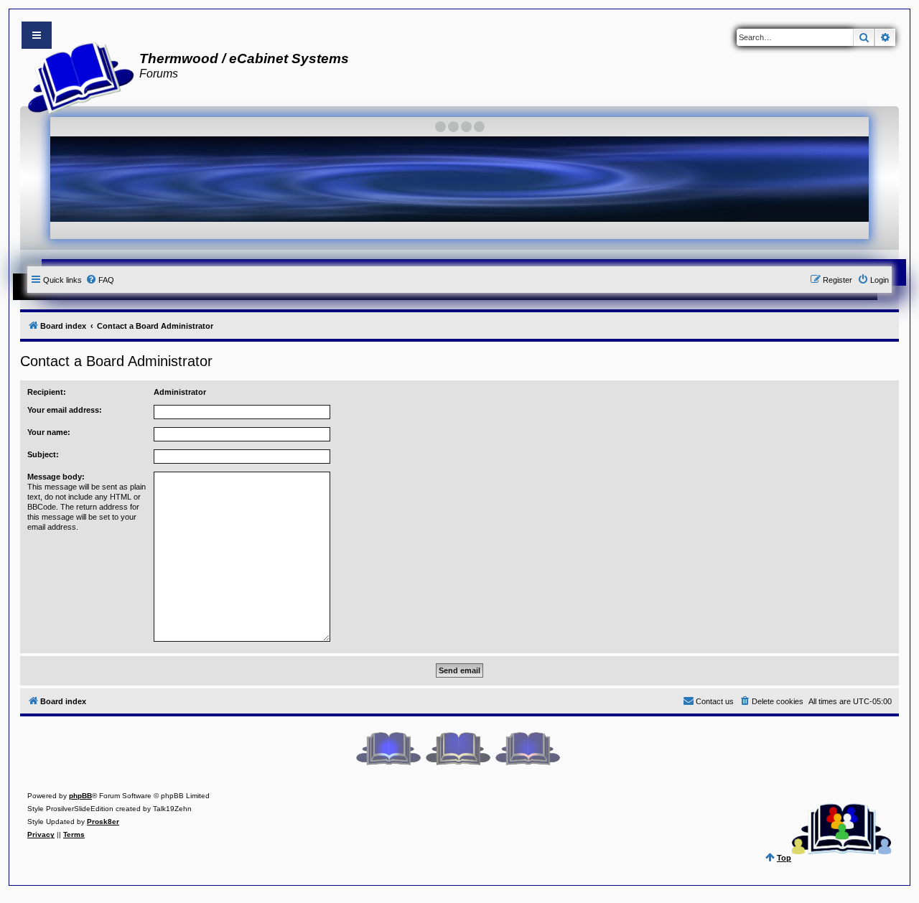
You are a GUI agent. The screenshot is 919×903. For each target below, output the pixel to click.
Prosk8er (103, 821)
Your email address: (64, 410)
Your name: (48, 432)
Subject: (43, 454)
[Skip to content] (37, 35)
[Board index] (76, 76)
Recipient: (46, 392)
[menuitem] (99, 280)
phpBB (80, 796)
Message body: (56, 476)
